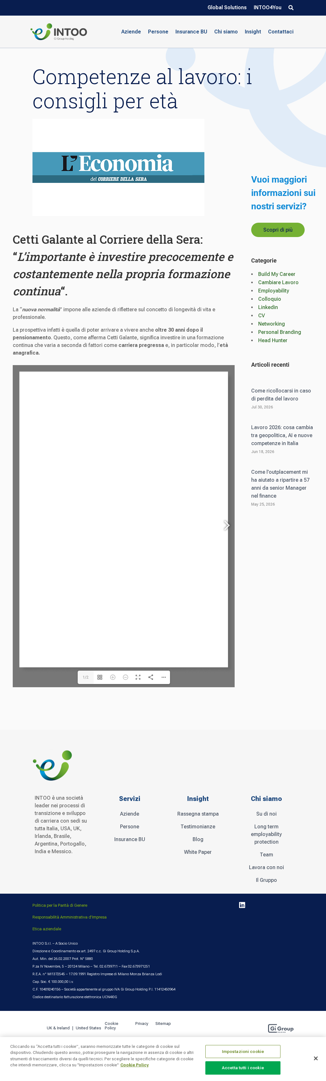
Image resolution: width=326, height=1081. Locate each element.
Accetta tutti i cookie (243, 1067)
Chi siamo (226, 32)
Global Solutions (227, 8)
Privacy (141, 1023)
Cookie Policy (111, 1025)
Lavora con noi (266, 867)
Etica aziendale (46, 928)
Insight (253, 32)
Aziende (129, 814)
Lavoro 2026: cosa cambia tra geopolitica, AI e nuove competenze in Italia (282, 435)
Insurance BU (191, 32)
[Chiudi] (316, 1058)
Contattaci (281, 32)
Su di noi (266, 814)
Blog (198, 839)
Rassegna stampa (198, 814)
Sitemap (163, 1023)
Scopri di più (278, 230)
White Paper (198, 852)
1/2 (86, 677)
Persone (129, 827)
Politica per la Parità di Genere (59, 905)
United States (89, 1028)
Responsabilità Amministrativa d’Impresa (69, 917)
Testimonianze (198, 827)
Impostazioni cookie (243, 1051)
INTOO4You (267, 8)
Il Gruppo (266, 880)
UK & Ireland (58, 1028)
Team (266, 855)
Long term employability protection (266, 834)
